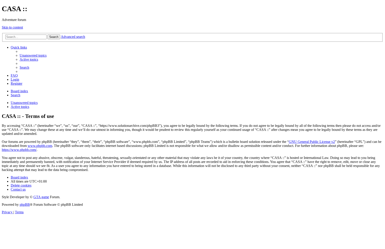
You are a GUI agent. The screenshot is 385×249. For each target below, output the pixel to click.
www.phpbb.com (40, 146)
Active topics (20, 107)
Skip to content (12, 27)
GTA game (41, 197)
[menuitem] (33, 55)
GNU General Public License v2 (312, 142)
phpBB (25, 204)
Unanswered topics (24, 103)
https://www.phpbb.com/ (19, 150)
